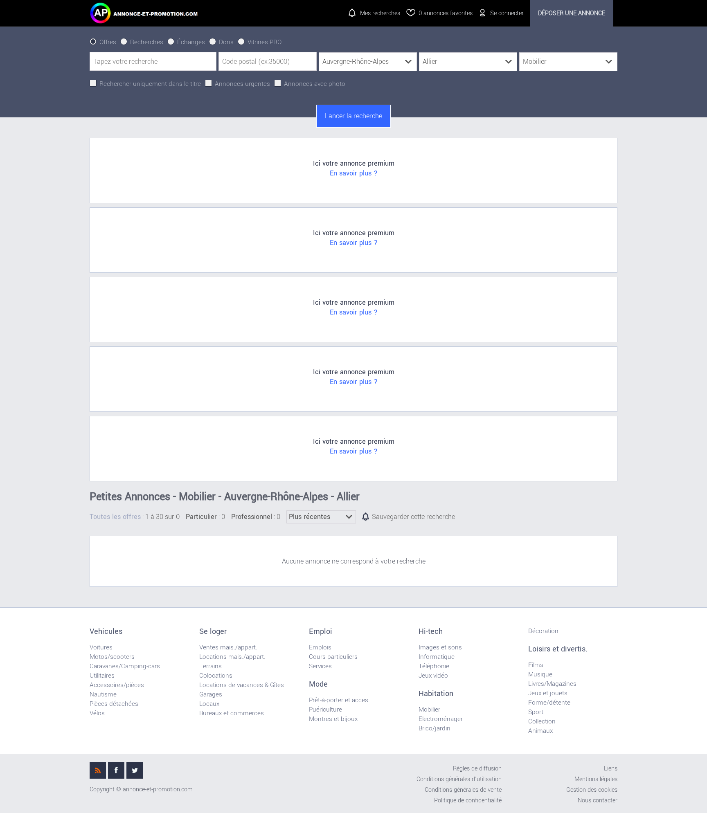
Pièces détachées (114, 703)
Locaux (209, 703)
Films (535, 664)
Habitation (436, 693)
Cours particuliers (333, 656)
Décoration (543, 631)
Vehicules (106, 631)
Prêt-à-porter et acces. (339, 700)
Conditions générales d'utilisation (459, 779)
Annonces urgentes (242, 83)
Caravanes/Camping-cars (125, 666)
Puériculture (325, 709)
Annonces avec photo (314, 83)
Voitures (101, 647)
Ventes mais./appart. (228, 647)
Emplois (320, 647)
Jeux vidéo (433, 675)
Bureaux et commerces (231, 713)
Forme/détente (549, 702)
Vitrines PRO (264, 42)
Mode (318, 684)
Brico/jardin (434, 728)
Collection (542, 721)
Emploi (320, 631)
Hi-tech (431, 631)
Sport (535, 711)
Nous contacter (597, 800)
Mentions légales (595, 779)
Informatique (437, 656)
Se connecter (507, 13)
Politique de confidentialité (468, 800)
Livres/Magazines (552, 683)
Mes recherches (380, 13)
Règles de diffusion (477, 768)
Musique (540, 674)
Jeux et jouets (547, 693)
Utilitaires (102, 675)
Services (320, 666)
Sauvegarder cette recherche (413, 516)
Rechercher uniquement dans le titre (150, 83)
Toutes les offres (115, 516)
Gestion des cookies (591, 790)
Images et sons (440, 647)
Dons (226, 42)
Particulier (201, 516)
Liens (610, 768)
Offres (107, 42)
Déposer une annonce (571, 13)
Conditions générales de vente (463, 790)
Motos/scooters (112, 656)
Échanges (191, 42)
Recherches (146, 42)
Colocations (215, 675)
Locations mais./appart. (232, 656)
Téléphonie (434, 666)
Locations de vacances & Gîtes (241, 684)
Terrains (210, 666)
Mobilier (429, 709)
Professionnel (251, 516)
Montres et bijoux (333, 718)
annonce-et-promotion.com (158, 789)
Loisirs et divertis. (558, 649)
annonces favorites (446, 13)
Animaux (540, 730)
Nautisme (103, 694)
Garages (210, 694)
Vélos (97, 713)
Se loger (213, 631)
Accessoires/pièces (117, 684)
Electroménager (441, 718)
